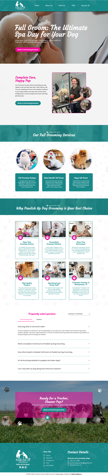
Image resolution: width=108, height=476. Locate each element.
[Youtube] (25, 467)
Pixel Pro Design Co (76, 474)
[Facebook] (20, 467)
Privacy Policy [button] (59, 474)
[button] (28, 49)
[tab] (26, 319)
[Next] (99, 37)
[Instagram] (23, 467)
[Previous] (9, 37)
